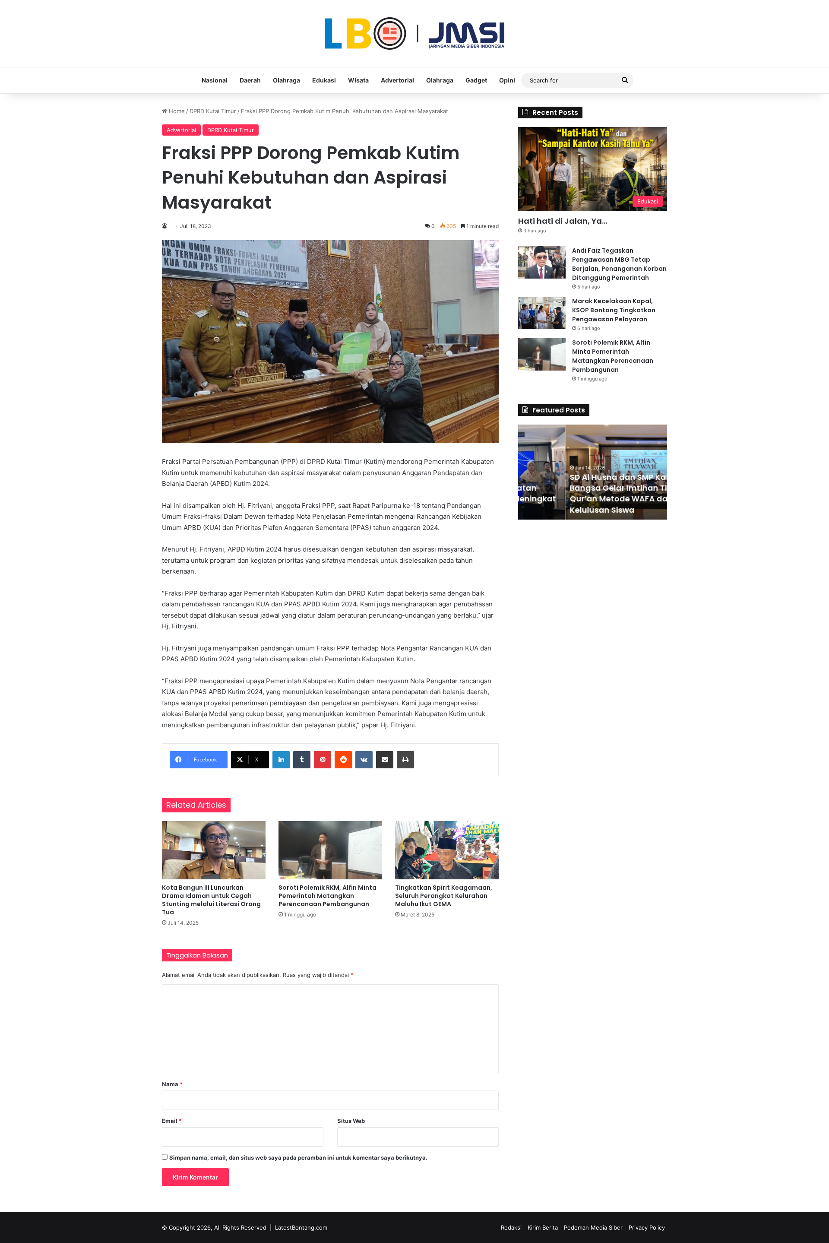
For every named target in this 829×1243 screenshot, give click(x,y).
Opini (507, 80)
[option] (592, 472)
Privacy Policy (647, 1227)
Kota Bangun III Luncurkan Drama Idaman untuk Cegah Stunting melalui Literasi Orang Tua (211, 899)
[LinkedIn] (281, 759)
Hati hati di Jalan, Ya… (562, 221)
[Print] (405, 759)
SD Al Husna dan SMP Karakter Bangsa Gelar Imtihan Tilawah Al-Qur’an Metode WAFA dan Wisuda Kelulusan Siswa (590, 493)
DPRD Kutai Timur (213, 111)
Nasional (215, 80)
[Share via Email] (384, 759)
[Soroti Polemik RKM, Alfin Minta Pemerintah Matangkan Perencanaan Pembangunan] (330, 850)
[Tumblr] (301, 759)
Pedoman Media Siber (593, 1227)
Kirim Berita (543, 1227)
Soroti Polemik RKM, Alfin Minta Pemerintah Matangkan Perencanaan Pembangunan (327, 895)
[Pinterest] (322, 759)
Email (172, 1120)
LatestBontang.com (301, 1227)
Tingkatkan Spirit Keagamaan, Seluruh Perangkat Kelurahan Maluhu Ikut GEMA (443, 895)
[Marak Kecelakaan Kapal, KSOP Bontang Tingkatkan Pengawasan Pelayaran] (542, 313)
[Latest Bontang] (414, 33)
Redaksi (511, 1227)
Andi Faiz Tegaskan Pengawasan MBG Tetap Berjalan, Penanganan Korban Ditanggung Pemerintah (619, 264)
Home (176, 111)
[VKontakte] (364, 759)
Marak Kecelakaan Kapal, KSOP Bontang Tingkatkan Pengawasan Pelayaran (613, 310)
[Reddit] (343, 759)
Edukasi (324, 80)
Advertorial (397, 80)
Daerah (250, 80)
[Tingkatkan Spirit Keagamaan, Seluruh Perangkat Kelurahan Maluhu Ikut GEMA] (447, 850)
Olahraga (286, 80)
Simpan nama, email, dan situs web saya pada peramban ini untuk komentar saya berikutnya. (298, 1157)
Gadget (476, 80)
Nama (172, 1084)
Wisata (358, 80)
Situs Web (351, 1120)
